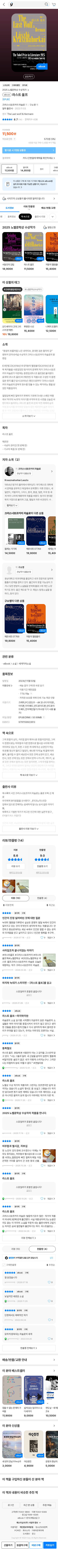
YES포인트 (7, 139)
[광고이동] (46, 4)
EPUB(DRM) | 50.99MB (30, 717)
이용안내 (6, 685)
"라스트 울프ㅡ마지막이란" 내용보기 (29, 1023)
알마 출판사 (7, 108)
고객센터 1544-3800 (20, 1512)
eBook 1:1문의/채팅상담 (28, 1518)
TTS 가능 (25, 693)
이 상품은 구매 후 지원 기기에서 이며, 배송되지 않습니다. (32, 184)
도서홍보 (26, 1533)
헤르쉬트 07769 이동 (36, 537)
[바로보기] (8, 886)
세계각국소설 (25, 663)
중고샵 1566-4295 (30, 1514)
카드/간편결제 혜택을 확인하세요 (38, 158)
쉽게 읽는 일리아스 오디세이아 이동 (33, 1396)
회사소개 (26, 1530)
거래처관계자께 (38, 1530)
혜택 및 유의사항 (15, 872)
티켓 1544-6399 (39, 1512)
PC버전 (18, 1530)
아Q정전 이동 (33, 1451)
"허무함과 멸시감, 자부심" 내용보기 (29, 1153)
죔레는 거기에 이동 (14, 537)
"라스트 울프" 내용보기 (29, 1088)
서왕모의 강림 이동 (12, 253)
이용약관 (14, 1527)
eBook (6, 663)
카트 (54, 5)
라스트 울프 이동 (33, 253)
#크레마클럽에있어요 (12, 289)
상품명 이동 (12, 315)
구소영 (33, 104)
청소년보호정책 (41, 1527)
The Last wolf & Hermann (20, 113)
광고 (33, 1533)
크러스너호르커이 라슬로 (13, 104)
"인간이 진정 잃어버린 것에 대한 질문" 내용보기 (29, 925)
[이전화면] (4, 4)
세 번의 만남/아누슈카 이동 (12, 1451)
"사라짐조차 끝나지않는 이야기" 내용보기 (29, 958)
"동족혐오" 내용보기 (29, 1055)
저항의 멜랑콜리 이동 (36, 625)
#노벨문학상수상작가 (33, 289)
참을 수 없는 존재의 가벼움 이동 (12, 1396)
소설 (15, 663)
